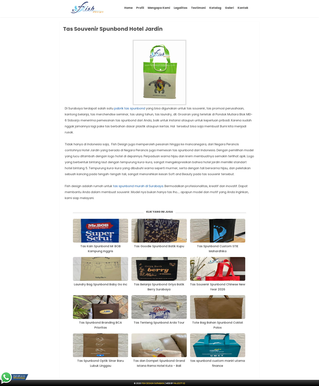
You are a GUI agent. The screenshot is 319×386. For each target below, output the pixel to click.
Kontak (243, 8)
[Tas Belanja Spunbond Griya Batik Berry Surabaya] (159, 269)
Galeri (229, 8)
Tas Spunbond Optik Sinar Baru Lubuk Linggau (100, 363)
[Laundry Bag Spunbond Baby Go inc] (100, 269)
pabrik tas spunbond (129, 108)
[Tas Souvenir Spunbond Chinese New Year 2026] (217, 269)
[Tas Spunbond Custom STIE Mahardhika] (217, 231)
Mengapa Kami (159, 8)
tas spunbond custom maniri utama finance (217, 363)
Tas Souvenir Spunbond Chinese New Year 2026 (217, 286)
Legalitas (180, 8)
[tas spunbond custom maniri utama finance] (217, 345)
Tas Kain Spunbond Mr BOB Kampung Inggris (100, 248)
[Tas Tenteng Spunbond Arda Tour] (159, 307)
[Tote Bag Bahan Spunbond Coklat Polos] (217, 307)
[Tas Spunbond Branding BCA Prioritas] (100, 307)
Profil (140, 8)
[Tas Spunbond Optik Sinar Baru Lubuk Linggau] (100, 345)
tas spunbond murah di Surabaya (138, 186)
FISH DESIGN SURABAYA (153, 383)
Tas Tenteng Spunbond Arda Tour (159, 322)
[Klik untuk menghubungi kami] (14, 377)
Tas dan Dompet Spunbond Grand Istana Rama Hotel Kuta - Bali (159, 363)
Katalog (215, 8)
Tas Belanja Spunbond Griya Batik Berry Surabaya (159, 286)
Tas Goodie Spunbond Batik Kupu (159, 246)
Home (128, 8)
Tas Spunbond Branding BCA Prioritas (100, 325)
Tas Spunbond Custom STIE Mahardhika (217, 248)
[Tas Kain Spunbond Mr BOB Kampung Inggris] (100, 231)
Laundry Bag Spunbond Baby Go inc (100, 284)
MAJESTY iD (179, 383)
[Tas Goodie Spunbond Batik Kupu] (159, 231)
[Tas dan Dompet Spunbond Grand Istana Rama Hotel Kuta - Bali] (159, 345)
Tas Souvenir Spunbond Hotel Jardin (113, 29)
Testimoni (198, 8)
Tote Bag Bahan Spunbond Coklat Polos (217, 325)
